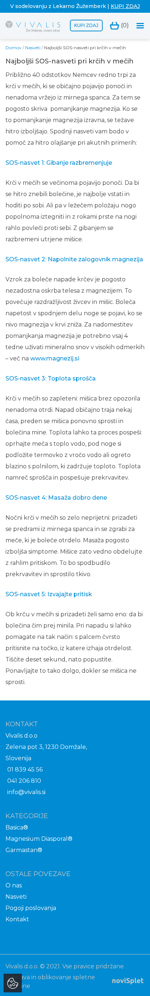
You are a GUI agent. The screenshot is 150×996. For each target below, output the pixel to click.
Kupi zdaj (86, 25)
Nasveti (32, 47)
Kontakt (17, 919)
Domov (13, 47)
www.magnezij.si (54, 358)
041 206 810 (24, 780)
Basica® (16, 827)
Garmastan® (23, 850)
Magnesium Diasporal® (38, 838)
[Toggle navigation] (140, 26)
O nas (13, 885)
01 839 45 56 (25, 769)
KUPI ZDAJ (125, 6)
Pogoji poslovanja (30, 908)
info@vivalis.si (26, 792)
